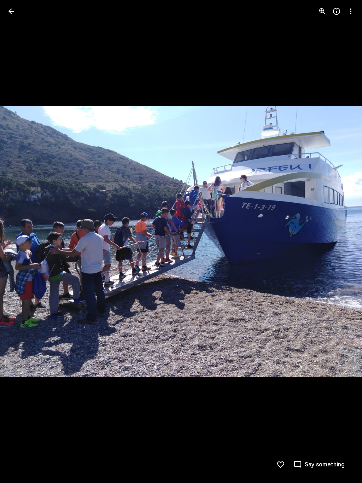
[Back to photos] (11, 11)
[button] (20, 241)
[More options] (351, 11)
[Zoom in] (322, 11)
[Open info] (336, 11)
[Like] (280, 464)
